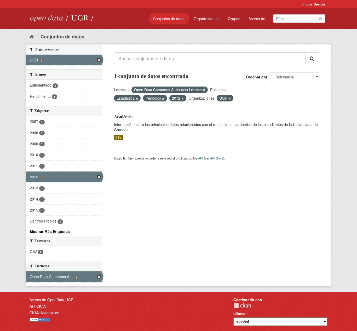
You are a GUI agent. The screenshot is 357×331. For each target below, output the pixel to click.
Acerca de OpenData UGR (51, 299)
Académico (124, 117)
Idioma (239, 313)
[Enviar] (320, 18)
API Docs (216, 158)
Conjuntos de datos (169, 18)
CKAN (242, 305)
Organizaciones (207, 18)
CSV (118, 137)
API (200, 158)
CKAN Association (44, 312)
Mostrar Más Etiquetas (50, 231)
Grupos (234, 18)
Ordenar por (256, 76)
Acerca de (257, 18)
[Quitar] (204, 90)
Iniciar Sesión (313, 4)
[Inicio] (32, 36)
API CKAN (38, 306)
